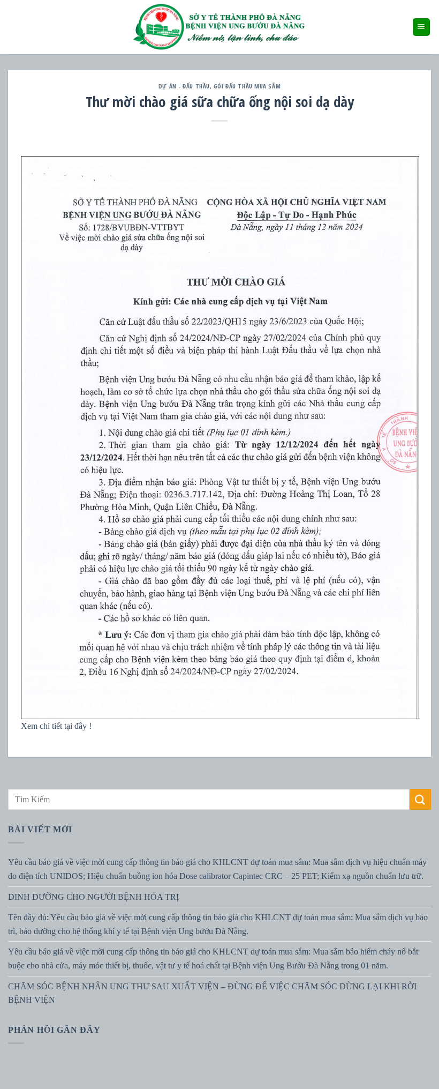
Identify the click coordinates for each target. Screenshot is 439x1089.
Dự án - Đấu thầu (184, 86)
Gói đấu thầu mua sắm (247, 86)
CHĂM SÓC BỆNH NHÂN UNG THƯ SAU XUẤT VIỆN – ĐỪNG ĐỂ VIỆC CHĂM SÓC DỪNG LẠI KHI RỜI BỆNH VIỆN (212, 993)
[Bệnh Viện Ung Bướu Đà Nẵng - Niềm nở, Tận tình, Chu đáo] (219, 27)
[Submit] (420, 799)
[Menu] (421, 27)
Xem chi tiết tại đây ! (56, 725)
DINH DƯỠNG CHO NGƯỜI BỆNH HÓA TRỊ (93, 896)
